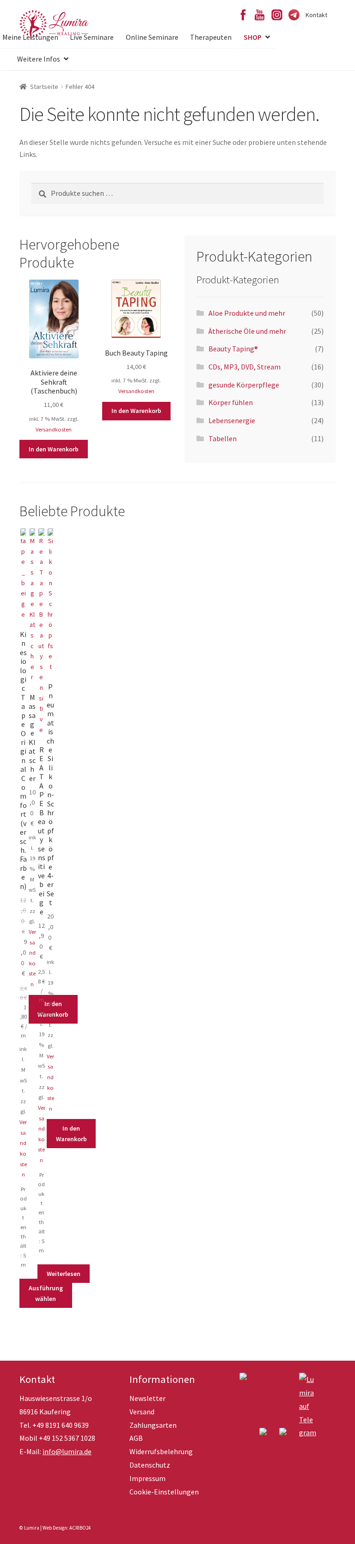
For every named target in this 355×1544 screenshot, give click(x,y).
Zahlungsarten (153, 1425)
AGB (136, 1438)
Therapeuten (211, 37)
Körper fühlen (230, 402)
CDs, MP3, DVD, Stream (244, 366)
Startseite (44, 86)
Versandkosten (54, 429)
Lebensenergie (231, 420)
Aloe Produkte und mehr (246, 313)
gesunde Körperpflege (243, 384)
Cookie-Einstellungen (164, 1491)
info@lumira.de (67, 1451)
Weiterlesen (63, 1273)
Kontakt (316, 15)
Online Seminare (152, 37)
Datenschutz (149, 1464)
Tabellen (222, 438)
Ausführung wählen (46, 1293)
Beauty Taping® (233, 348)
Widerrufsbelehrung (161, 1451)
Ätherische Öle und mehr (247, 331)
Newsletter (147, 1398)
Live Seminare (92, 37)
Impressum (147, 1478)
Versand (141, 1411)
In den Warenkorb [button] (54, 449)
